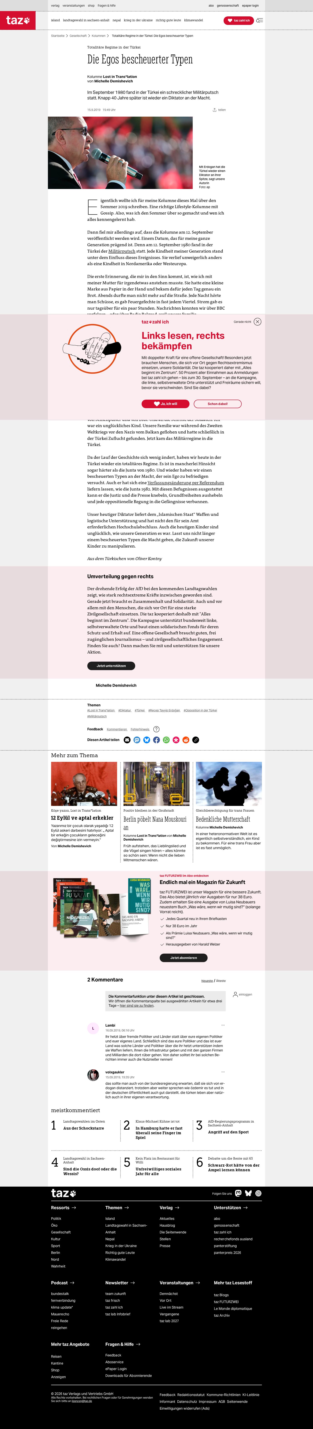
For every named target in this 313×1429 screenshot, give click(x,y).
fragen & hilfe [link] (107, 5)
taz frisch (112, 1300)
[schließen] (257, 322)
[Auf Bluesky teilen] (146, 740)
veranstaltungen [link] (74, 5)
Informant (168, 1401)
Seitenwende (237, 1401)
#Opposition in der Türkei (200, 710)
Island (110, 1218)
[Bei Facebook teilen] (156, 740)
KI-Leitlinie (251, 1395)
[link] (56, 20)
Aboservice (114, 1362)
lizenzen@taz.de (82, 1401)
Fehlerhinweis (140, 729)
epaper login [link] (250, 5)
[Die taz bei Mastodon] (238, 1195)
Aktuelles (167, 1218)
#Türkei (140, 710)
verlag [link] (55, 5)
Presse (165, 1246)
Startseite (58, 35)
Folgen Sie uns (222, 1194)
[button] (259, 20)
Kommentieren (117, 729)
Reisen (56, 1356)
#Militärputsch (97, 716)
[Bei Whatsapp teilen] (166, 740)
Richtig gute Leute (120, 1252)
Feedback (113, 1355)
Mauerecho (60, 1314)
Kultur (56, 1239)
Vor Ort (165, 1300)
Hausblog (167, 1225)
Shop (55, 1370)
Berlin (55, 1252)
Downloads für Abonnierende (128, 1375)
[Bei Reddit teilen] (185, 740)
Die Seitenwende (173, 1232)
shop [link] (91, 5)
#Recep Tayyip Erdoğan (164, 710)
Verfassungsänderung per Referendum (186, 482)
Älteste (221, 981)
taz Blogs (221, 1295)
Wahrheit (58, 1266)
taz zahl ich (222, 1232)
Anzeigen (58, 1377)
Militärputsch (121, 251)
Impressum (208, 1401)
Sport (55, 1246)
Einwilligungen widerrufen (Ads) (185, 1408)
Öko (54, 1225)
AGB (222, 1401)
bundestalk (60, 1294)
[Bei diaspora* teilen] (176, 740)
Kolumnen (98, 35)
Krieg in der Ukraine (121, 1246)
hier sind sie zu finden (137, 1005)
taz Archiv (222, 1315)
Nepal (110, 1239)
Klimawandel (115, 1259)
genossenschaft (226, 1225)
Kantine (57, 1363)
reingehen (59, 1328)
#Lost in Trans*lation (101, 710)
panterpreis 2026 (227, 1252)
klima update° (62, 1307)
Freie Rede (59, 1321)
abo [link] (211, 5)
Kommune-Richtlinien (224, 1395)
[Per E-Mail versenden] (127, 740)
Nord (55, 1259)
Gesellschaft (78, 35)
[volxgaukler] (93, 1075)
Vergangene (169, 1314)
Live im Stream (171, 1307)
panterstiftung (225, 1246)
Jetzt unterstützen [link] (111, 666)
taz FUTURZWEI (226, 1302)
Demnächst (169, 1294)
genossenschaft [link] (228, 5)
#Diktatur (125, 710)
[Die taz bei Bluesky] (248, 1195)
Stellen (165, 1239)
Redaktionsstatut (191, 1395)
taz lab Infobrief (117, 1314)
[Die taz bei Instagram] (258, 1195)
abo (217, 1218)
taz (64, 1193)
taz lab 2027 (169, 1321)
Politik (56, 1218)
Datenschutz (187, 1401)
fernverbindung (63, 1300)
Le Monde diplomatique (233, 1308)
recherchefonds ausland (233, 1239)
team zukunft (115, 1294)
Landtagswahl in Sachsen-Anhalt (126, 1228)
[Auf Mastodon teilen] (137, 740)
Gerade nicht (242, 322)
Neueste (207, 981)
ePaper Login (116, 1369)
